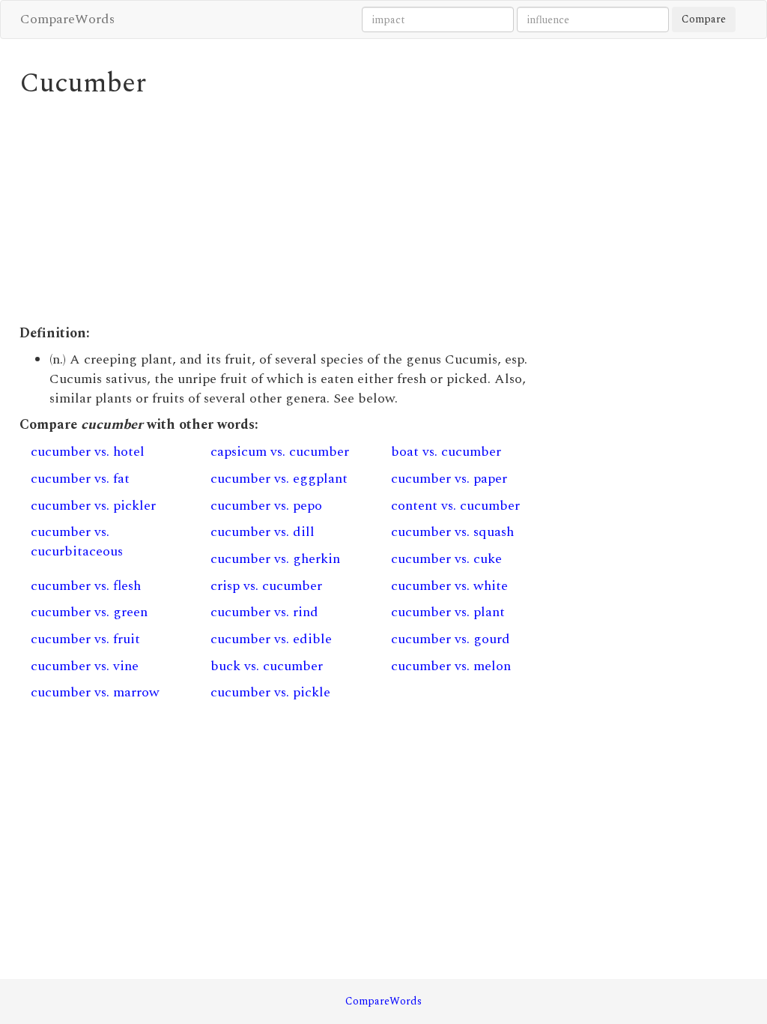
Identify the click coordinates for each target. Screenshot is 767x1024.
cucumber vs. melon (451, 666)
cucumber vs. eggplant (279, 479)
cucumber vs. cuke (446, 559)
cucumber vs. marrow (95, 692)
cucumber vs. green (89, 612)
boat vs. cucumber (446, 452)
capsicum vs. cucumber (279, 452)
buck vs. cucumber (266, 666)
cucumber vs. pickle (270, 692)
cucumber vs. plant (448, 612)
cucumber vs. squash (452, 532)
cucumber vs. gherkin (275, 559)
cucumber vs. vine (85, 666)
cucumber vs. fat (80, 479)
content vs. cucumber (455, 506)
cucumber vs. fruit (85, 639)
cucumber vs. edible (271, 639)
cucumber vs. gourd (450, 639)
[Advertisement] (289, 211)
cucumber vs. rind (264, 612)
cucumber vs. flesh (86, 586)
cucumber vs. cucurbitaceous (77, 541)
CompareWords (67, 19)
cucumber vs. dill (262, 532)
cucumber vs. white (449, 586)
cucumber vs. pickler (93, 506)
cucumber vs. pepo (266, 506)
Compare (704, 19)
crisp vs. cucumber (266, 586)
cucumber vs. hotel (88, 452)
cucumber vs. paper (449, 479)
